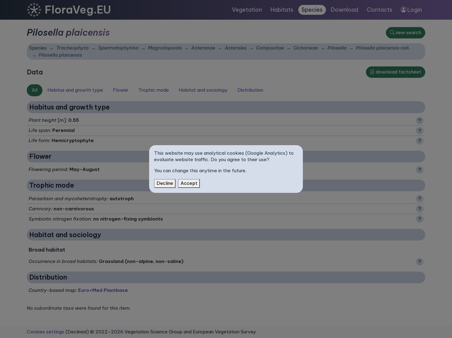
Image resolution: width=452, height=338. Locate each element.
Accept (188, 183)
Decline (165, 183)
